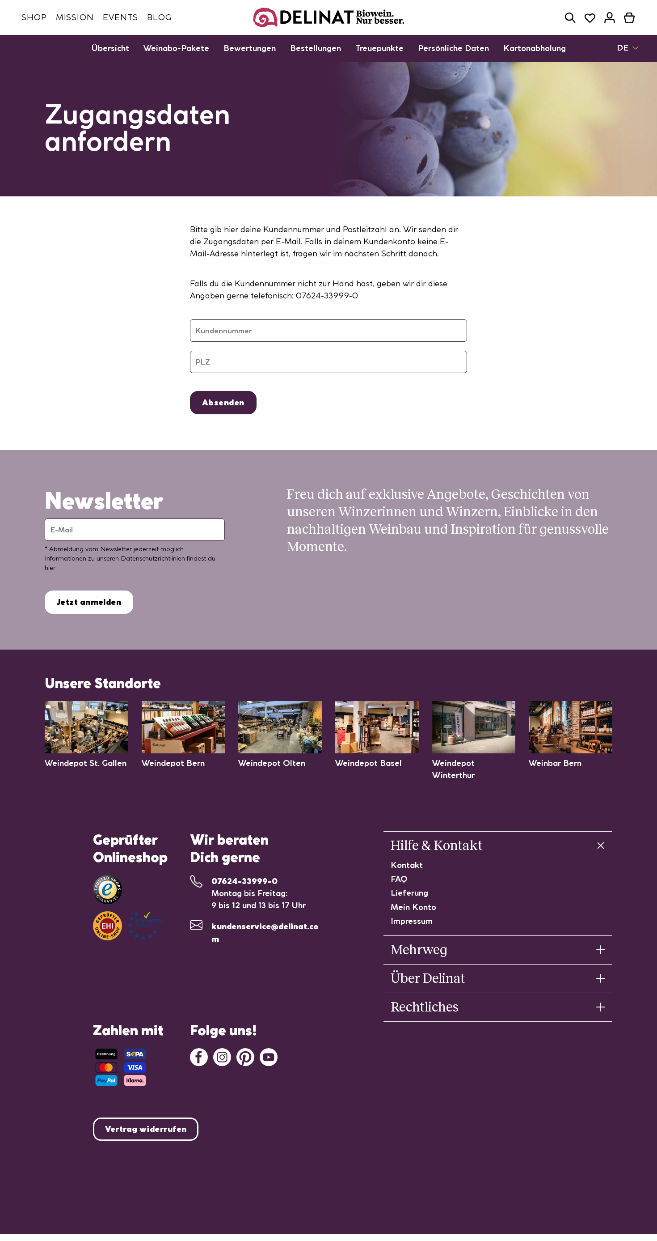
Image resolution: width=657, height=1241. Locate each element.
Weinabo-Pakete (176, 48)
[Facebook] (199, 1056)
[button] (570, 18)
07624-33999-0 (244, 881)
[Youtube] (269, 1056)
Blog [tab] (159, 17)
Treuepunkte (379, 48)
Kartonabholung (534, 48)
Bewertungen (249, 48)
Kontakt (407, 865)
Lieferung (409, 893)
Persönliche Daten (453, 48)
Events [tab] (120, 17)
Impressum (412, 921)
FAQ (399, 879)
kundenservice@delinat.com (265, 932)
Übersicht (110, 48)
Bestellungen (315, 48)
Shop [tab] (34, 17)
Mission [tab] (75, 17)
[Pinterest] (245, 1056)
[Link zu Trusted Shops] (107, 889)
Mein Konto (413, 907)
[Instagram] (222, 1056)
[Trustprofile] (128, 925)
